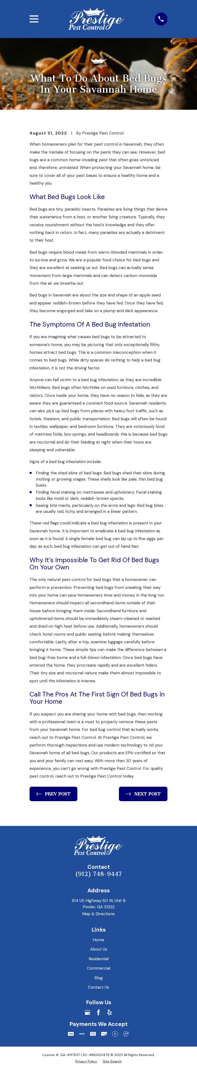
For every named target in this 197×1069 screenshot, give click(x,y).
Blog (98, 977)
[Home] (96, 19)
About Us (98, 949)
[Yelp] (109, 1012)
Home (98, 939)
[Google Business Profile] (87, 1012)
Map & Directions (98, 913)
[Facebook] (98, 1012)
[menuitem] (86, 1061)
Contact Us (98, 987)
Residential (99, 958)
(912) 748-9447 (98, 873)
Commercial (98, 968)
